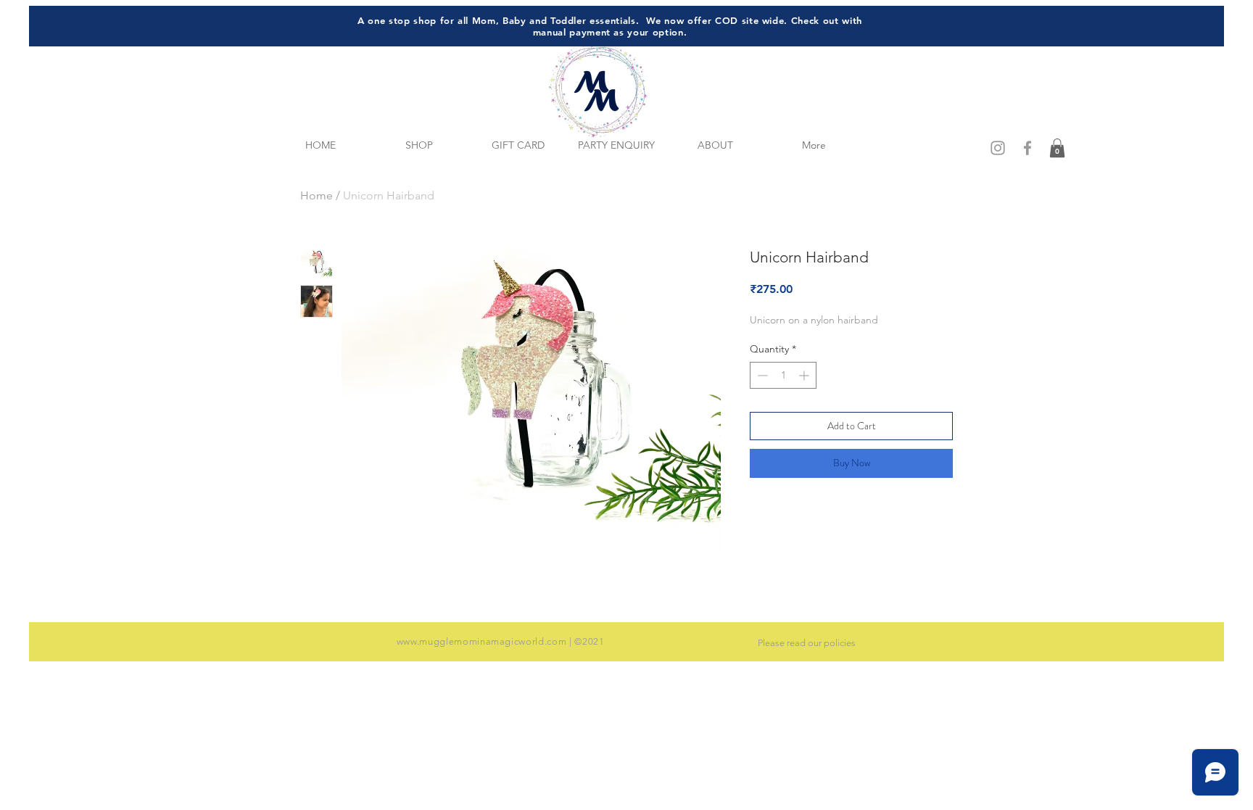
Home (316, 195)
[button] (1057, 148)
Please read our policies (807, 642)
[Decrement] (761, 375)
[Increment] (805, 375)
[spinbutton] (783, 375)
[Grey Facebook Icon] (1027, 148)
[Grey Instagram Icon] (997, 148)
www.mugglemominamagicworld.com (482, 641)
